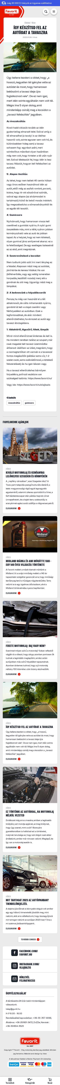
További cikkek (28, 939)
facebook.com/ (28, 952)
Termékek (10, 1082)
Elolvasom (11, 508)
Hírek (35, 37)
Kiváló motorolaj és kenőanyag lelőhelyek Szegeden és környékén (26, 474)
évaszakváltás (14, 402)
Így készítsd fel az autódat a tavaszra (29, 727)
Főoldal (27, 22)
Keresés (45, 12)
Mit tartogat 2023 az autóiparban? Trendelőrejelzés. (27, 902)
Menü (53, 12)
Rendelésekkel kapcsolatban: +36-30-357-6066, (29, 1018)
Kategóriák (30, 1082)
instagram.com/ (29, 965)
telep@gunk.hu (13, 1009)
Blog (34, 22)
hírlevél (27, 979)
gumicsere (29, 402)
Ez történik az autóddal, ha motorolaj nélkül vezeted (30, 813)
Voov (45, 1053)
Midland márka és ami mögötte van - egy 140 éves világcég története (28, 563)
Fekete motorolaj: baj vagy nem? (26, 646)
